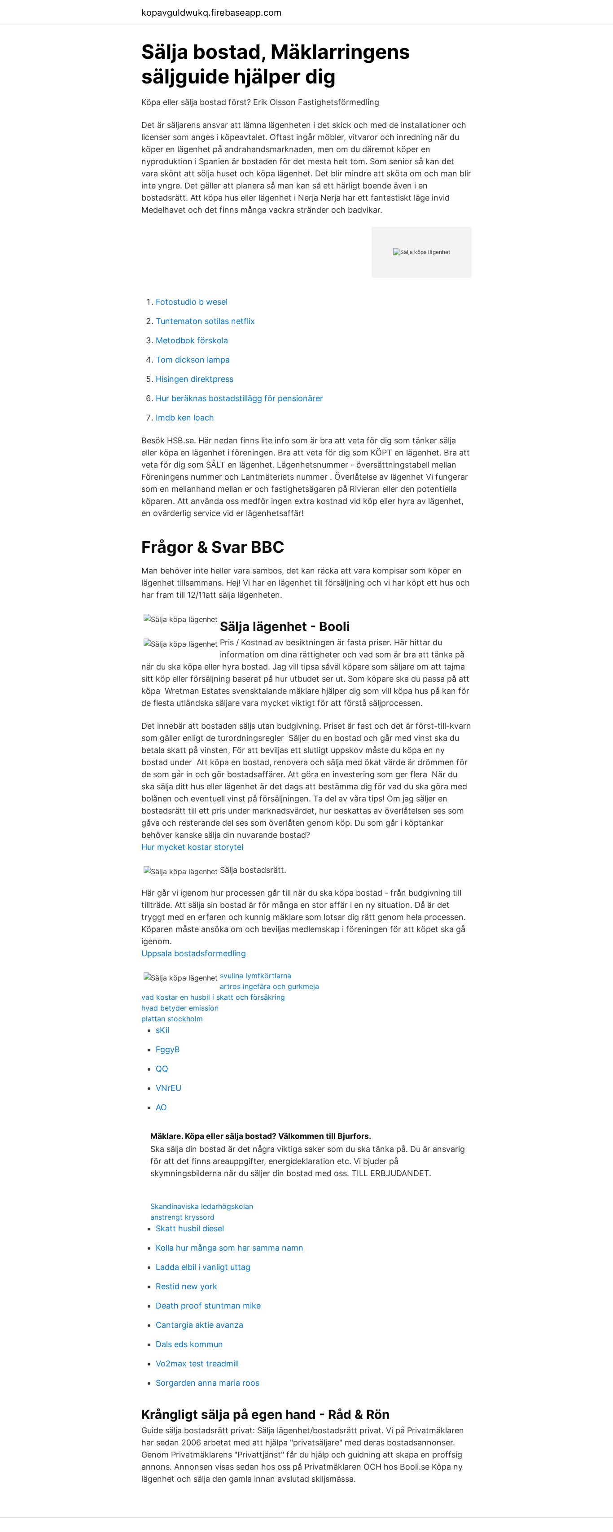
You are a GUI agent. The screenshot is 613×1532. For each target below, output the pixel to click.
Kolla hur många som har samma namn (229, 1247)
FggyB (168, 1049)
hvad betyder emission (180, 1007)
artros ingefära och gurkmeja (269, 986)
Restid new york (186, 1286)
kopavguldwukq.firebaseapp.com (211, 12)
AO (161, 1107)
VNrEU (168, 1088)
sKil (162, 1030)
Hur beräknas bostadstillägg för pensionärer (239, 398)
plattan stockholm (172, 1018)
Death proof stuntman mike (208, 1305)
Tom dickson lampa (193, 359)
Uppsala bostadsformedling (193, 953)
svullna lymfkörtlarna (255, 975)
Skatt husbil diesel (190, 1228)
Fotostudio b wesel (192, 301)
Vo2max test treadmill (197, 1363)
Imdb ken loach (185, 417)
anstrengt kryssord (182, 1216)
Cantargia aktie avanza (199, 1325)
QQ (162, 1068)
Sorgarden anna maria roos (207, 1383)
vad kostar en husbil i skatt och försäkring (213, 997)
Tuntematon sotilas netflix (205, 321)
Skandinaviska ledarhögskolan (201, 1206)
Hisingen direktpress (194, 379)
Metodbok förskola (192, 340)
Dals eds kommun (189, 1344)
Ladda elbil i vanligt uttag (203, 1267)
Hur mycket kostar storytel (192, 847)
